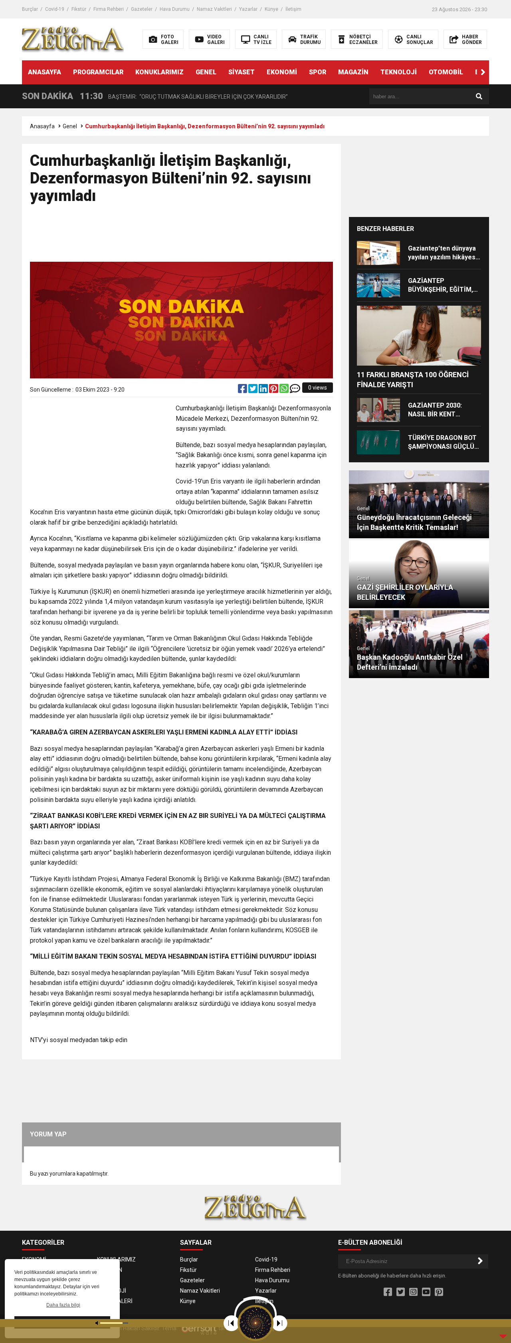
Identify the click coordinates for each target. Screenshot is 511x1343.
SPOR (317, 72)
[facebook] (243, 390)
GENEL (206, 72)
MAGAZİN (353, 72)
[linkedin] (264, 390)
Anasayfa (42, 126)
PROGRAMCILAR (98, 72)
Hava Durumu (175, 9)
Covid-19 (54, 9)
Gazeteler (142, 9)
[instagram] (413, 1292)
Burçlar (30, 9)
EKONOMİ (282, 72)
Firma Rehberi (108, 9)
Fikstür (78, 9)
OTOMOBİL (446, 72)
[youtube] (426, 1292)
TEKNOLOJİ (398, 72)
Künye (271, 9)
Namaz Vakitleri (214, 9)
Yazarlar (248, 9)
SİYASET (241, 72)
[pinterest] (274, 390)
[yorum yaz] (295, 390)
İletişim (293, 9)
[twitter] (253, 390)
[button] (483, 72)
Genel (70, 126)
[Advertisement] (181, 237)
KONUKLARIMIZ (159, 72)
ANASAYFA (44, 72)
